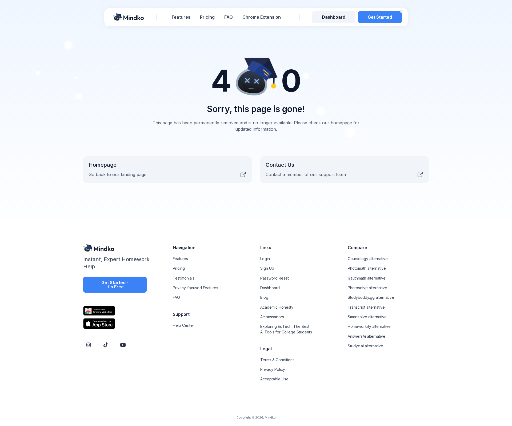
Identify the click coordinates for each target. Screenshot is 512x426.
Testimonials (183, 278)
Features (181, 17)
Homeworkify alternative (369, 326)
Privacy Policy (272, 369)
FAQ (228, 17)
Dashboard (333, 17)
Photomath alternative (367, 268)
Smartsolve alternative (367, 316)
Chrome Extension (261, 17)
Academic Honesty (276, 307)
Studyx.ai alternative (365, 346)
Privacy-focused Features (195, 287)
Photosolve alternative (367, 287)
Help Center (183, 325)
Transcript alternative (366, 307)
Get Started (380, 17)
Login (265, 258)
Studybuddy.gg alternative (371, 297)
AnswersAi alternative (366, 336)
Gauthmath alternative (367, 278)
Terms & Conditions (277, 359)
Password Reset (274, 278)
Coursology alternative (368, 258)
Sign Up (267, 268)
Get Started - (115, 284)
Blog (264, 297)
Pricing (207, 17)
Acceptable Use (274, 379)
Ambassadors (272, 316)
